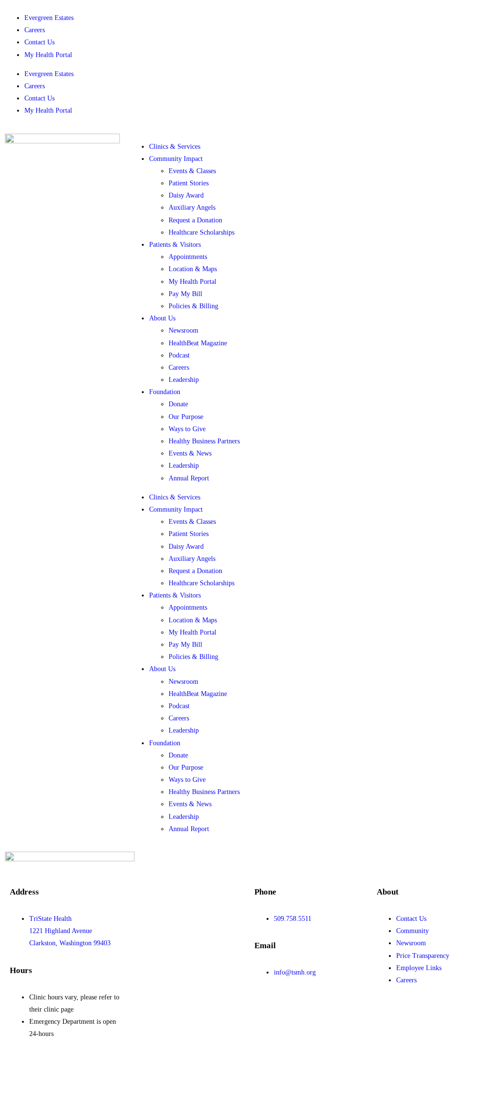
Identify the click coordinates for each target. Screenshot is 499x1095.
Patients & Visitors (175, 244)
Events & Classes (192, 171)
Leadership (184, 379)
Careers (34, 30)
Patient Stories (189, 183)
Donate (178, 404)
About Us (162, 318)
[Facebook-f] (22, 1068)
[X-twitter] (48, 1068)
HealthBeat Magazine (198, 343)
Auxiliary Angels (192, 207)
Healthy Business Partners (204, 441)
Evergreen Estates (49, 17)
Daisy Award (186, 195)
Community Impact (176, 158)
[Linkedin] (127, 1068)
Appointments (188, 256)
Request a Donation (195, 220)
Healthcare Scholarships (201, 232)
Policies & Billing (193, 306)
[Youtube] (74, 1068)
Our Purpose (186, 416)
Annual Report (189, 478)
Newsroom (183, 330)
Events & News (190, 453)
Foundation (164, 392)
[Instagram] (101, 1068)
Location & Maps (193, 269)
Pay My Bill (185, 294)
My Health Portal (48, 55)
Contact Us (39, 42)
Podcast (179, 355)
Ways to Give (187, 429)
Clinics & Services (174, 146)
